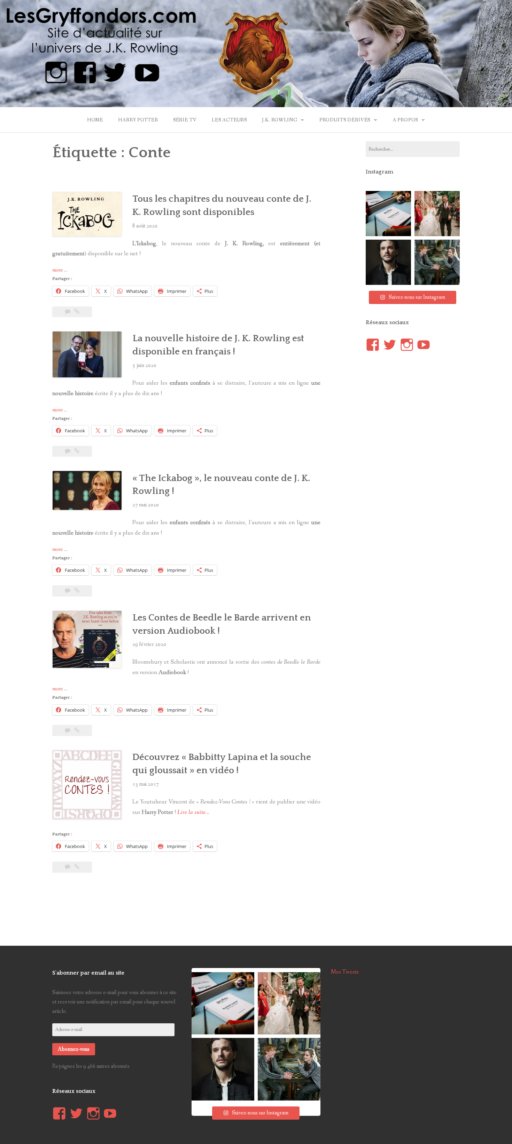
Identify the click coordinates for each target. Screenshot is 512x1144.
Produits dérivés (344, 120)
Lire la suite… (193, 812)
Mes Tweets (345, 972)
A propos (405, 120)
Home (95, 120)
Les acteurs (229, 120)
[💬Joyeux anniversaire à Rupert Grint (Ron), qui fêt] (437, 262)
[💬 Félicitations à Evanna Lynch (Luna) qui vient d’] (437, 213)
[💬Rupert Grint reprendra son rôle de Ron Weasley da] (388, 213)
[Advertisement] (186, 902)
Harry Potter (138, 120)
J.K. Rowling (279, 120)
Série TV (185, 120)
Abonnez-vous (74, 1049)
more (59, 270)
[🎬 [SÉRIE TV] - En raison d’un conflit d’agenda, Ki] (388, 262)
